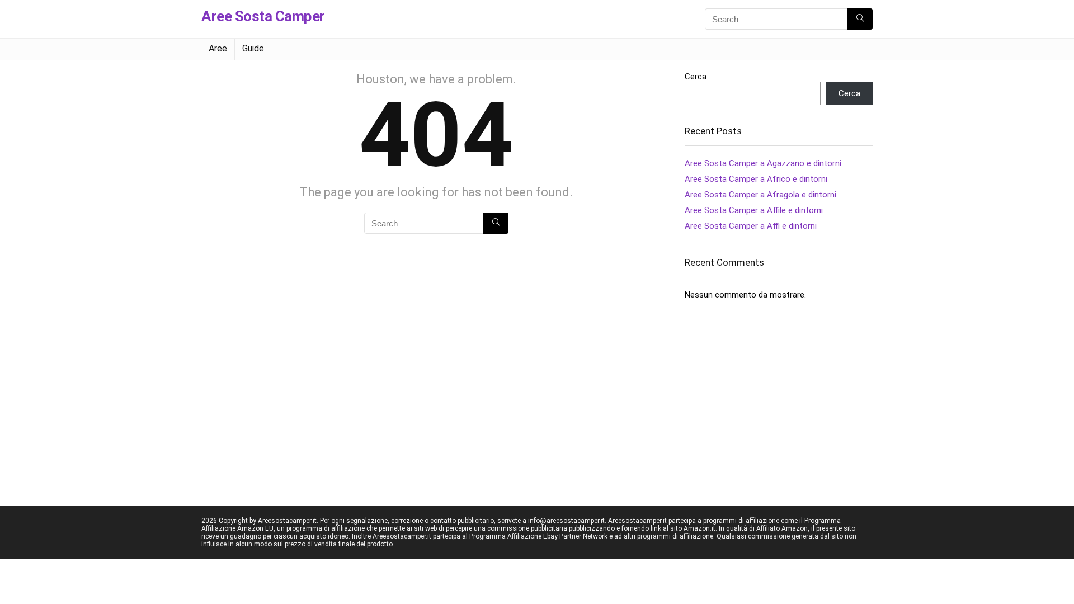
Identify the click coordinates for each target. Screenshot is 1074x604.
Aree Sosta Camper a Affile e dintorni (754, 210)
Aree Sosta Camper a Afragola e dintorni (760, 195)
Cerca (695, 77)
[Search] (860, 19)
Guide (253, 48)
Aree (218, 48)
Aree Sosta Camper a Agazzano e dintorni (763, 163)
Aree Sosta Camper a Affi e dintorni (751, 226)
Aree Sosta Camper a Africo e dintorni (756, 179)
